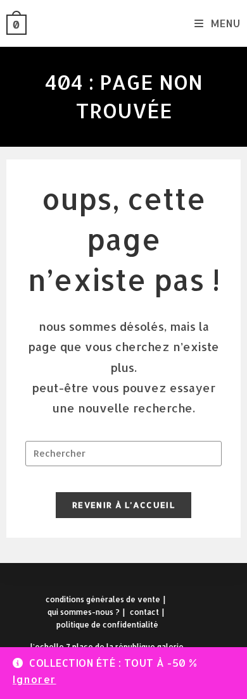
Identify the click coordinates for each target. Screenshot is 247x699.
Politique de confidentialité (107, 624)
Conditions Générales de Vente (103, 599)
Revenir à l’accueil (123, 505)
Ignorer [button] (34, 679)
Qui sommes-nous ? (84, 612)
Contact (144, 612)
